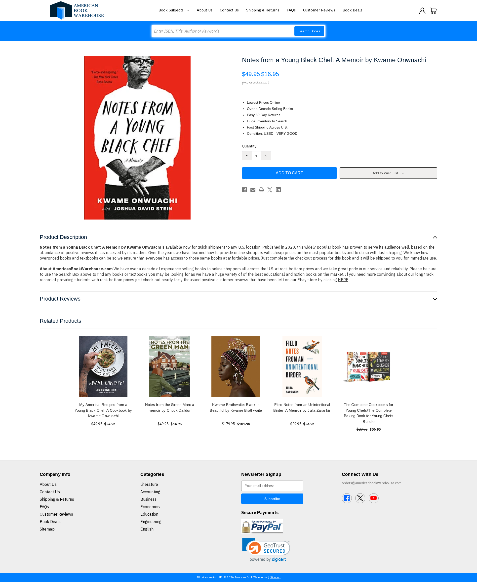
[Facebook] (244, 189)
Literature (149, 484)
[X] (269, 189)
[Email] (252, 189)
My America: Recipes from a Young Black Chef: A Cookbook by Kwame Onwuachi (103, 410)
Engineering (150, 521)
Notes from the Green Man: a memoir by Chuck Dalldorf (169, 407)
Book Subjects (172, 10)
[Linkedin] (278, 189)
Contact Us (229, 10)
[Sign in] (422, 10)
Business (148, 499)
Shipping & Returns (262, 10)
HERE (343, 279)
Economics (150, 506)
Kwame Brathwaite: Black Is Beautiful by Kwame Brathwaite (236, 407)
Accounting (150, 491)
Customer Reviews (319, 10)
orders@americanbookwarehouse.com (371, 483)
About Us (204, 10)
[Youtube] (373, 498)
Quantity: (249, 146)
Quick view (103, 366)
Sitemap (47, 529)
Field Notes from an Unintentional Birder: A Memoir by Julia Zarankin (302, 407)
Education (149, 514)
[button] (266, 549)
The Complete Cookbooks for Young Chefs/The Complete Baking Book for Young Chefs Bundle (368, 413)
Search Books (309, 31)
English (147, 529)
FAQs (291, 10)
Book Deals (352, 10)
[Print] (261, 189)
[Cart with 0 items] (433, 10)
